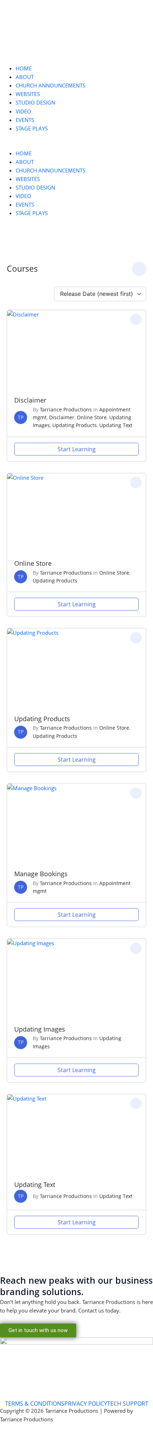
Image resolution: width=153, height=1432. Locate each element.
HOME (24, 68)
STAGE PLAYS (32, 128)
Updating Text (115, 425)
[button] (76, 144)
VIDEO (23, 111)
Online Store (92, 417)
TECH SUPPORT (127, 1403)
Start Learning (77, 449)
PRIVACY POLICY (85, 1403)
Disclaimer (30, 400)
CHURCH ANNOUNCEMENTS (50, 85)
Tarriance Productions (66, 409)
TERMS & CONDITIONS (34, 1403)
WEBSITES (28, 93)
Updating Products (74, 425)
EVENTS (25, 119)
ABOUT (25, 76)
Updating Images (39, 1029)
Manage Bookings (41, 873)
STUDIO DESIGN (35, 102)
